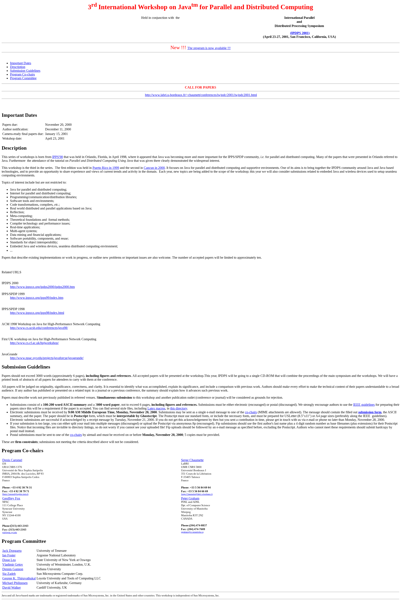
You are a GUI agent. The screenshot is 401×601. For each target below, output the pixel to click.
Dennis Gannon (12, 569)
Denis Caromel (12, 460)
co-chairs (251, 412)
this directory (178, 408)
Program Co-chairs (22, 74)
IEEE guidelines (364, 404)
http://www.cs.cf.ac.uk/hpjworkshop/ (34, 343)
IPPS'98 (57, 157)
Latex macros (156, 408)
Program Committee (23, 78)
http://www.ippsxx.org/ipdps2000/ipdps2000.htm (42, 287)
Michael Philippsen (15, 583)
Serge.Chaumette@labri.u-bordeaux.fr (197, 494)
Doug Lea (9, 560)
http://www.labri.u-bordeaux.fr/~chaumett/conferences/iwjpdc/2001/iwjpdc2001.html (201, 95)
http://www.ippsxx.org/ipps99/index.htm (36, 297)
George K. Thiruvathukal (19, 578)
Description (17, 67)
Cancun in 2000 (154, 168)
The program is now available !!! (209, 48)
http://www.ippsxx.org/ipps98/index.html (37, 313)
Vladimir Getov (12, 564)
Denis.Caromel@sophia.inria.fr (15, 494)
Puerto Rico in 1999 (106, 168)
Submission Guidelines (25, 70)
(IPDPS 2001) (300, 33)
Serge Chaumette (192, 460)
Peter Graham (190, 498)
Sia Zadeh (9, 573)
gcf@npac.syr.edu (9, 532)
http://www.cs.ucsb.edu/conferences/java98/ (39, 328)
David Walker (11, 587)
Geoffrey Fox (11, 498)
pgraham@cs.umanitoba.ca (192, 532)
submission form (369, 412)
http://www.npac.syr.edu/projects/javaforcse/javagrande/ (47, 358)
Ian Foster (8, 555)
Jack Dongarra (12, 550)
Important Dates (20, 63)
